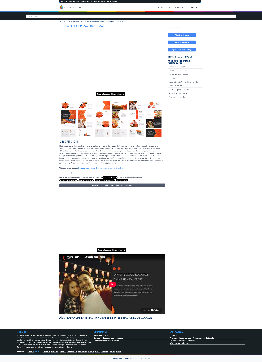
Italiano (63, 351)
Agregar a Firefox (182, 42)
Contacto (173, 335)
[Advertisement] (112, 217)
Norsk (118, 351)
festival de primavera (68, 180)
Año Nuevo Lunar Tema (178, 93)
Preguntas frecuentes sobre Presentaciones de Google (192, 338)
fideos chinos (122, 180)
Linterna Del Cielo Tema (178, 78)
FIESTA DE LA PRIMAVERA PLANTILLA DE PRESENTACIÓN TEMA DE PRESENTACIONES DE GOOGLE (89, 1)
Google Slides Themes (120, 358)
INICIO (160, 7)
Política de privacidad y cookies (182, 340)
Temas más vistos (101, 335)
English (31, 351)
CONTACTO (193, 7)
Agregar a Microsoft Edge (182, 49)
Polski (97, 351)
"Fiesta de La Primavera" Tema (81, 26)
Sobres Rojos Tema (176, 86)
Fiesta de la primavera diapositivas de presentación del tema (101, 168)
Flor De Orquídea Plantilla (179, 89)
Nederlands (72, 351)
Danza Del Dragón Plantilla (179, 74)
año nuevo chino (110, 177)
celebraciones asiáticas (104, 180)
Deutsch (46, 351)
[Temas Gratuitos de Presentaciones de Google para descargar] (70, 7)
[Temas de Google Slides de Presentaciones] (60, 22)
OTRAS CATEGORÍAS (176, 7)
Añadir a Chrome (182, 35)
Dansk (112, 351)
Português (82, 351)
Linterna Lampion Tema (178, 70)
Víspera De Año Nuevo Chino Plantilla (183, 82)
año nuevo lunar (86, 180)
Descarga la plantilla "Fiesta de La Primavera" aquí (112, 185)
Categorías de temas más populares (108, 338)
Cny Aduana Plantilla (177, 97)
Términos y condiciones (179, 343)
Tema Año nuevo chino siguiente (110, 94)
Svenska (104, 351)
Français (54, 351)
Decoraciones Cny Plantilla (179, 67)
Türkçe (91, 351)
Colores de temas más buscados (107, 340)
